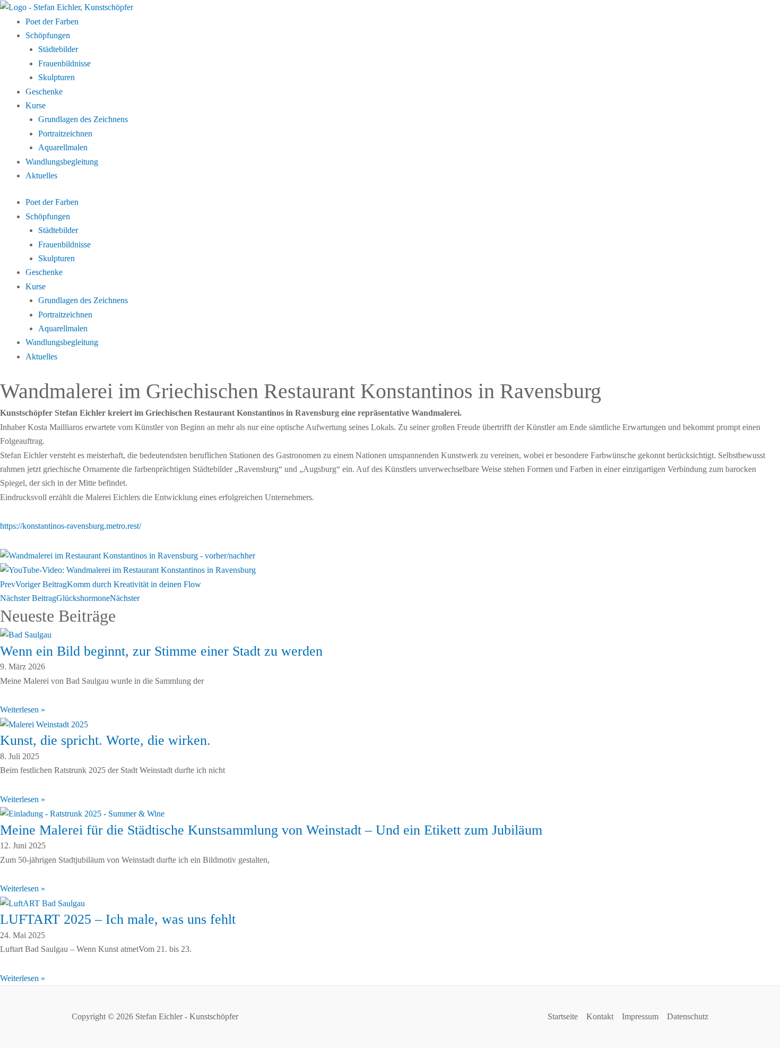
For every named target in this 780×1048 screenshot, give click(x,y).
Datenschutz (687, 1016)
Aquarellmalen (63, 147)
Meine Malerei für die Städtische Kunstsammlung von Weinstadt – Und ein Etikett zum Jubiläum (271, 830)
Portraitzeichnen (65, 133)
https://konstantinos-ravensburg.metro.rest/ (70, 525)
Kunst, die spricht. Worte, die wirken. (105, 740)
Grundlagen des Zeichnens (83, 119)
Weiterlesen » (22, 709)
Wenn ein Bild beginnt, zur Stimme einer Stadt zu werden (161, 651)
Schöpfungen (47, 35)
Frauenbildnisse (64, 63)
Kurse (35, 105)
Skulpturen (56, 77)
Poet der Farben (52, 21)
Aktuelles (41, 175)
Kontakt (599, 1016)
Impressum (640, 1016)
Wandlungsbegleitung (61, 161)
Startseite (563, 1016)
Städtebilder (58, 49)
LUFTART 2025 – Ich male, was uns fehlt (118, 919)
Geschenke (44, 91)
